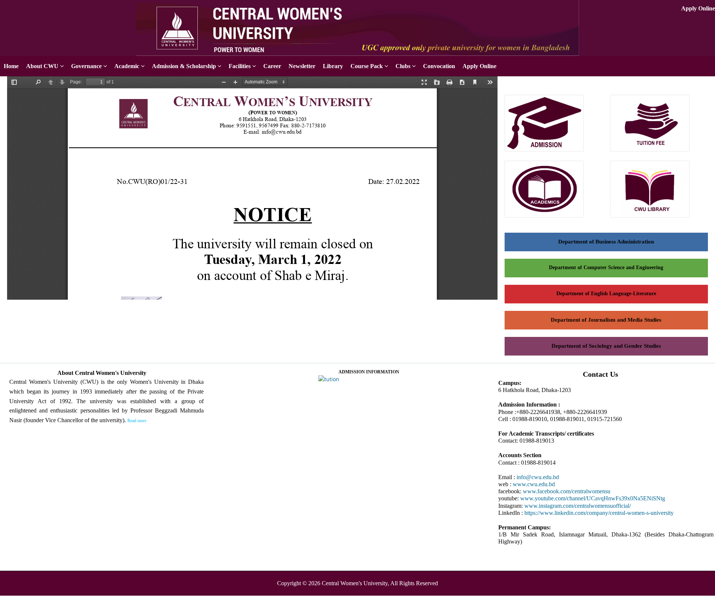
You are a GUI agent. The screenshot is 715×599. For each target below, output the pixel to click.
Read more (136, 420)
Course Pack (366, 66)
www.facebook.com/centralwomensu (566, 491)
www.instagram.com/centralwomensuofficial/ (577, 506)
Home (11, 66)
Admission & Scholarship (184, 66)
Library (333, 66)
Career (272, 66)
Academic (126, 66)
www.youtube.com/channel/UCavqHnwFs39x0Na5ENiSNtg (592, 498)
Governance (86, 66)
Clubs (402, 66)
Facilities (240, 66)
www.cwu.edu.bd (534, 484)
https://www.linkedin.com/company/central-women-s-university (599, 513)
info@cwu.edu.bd (538, 477)
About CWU (42, 66)
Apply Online (698, 8)
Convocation (439, 66)
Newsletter (302, 66)
